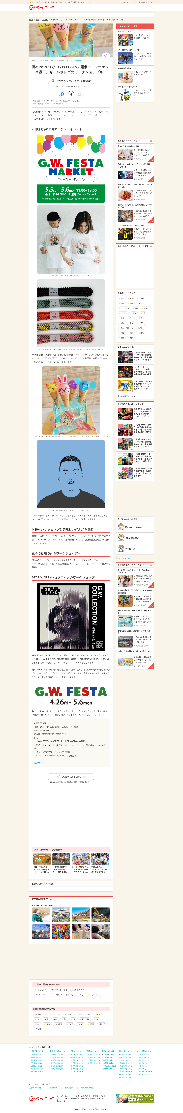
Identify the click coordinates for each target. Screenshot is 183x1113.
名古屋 (132, 298)
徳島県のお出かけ (126, 1077)
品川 (48, 1014)
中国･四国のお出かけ (127, 1051)
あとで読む (126, 2)
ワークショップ (94, 995)
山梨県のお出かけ (57, 1057)
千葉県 (70, 1024)
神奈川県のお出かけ (78, 1057)
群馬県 (92, 1024)
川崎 (64, 1019)
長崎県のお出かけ (145, 1060)
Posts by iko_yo (123, 558)
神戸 (142, 298)
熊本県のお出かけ (145, 1063)
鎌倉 (46, 1019)
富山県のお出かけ (57, 1066)
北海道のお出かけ (37, 1054)
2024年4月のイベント (59, 990)
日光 (97, 1019)
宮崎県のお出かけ (145, 1069)
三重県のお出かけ (94, 1060)
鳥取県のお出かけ (126, 1063)
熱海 (122, 323)
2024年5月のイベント (81, 990)
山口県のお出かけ (126, 1060)
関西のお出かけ (108, 1051)
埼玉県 (81, 1024)
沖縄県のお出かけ (145, 1074)
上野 (80, 1014)
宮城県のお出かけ (37, 1057)
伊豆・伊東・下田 (127, 328)
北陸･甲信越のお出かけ (58, 1051)
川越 (74, 1019)
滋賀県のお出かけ (109, 1069)
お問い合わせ (35, 1088)
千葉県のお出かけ (77, 1060)
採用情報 (69, 1088)
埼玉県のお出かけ (77, 1063)
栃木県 (102, 1024)
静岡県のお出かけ (94, 1063)
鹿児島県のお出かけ (145, 1072)
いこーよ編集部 (76, 61)
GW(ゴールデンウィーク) (64, 995)
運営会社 (53, 1088)
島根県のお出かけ (126, 1066)
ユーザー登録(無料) (138, 2)
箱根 (55, 1019)
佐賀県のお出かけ (145, 1057)
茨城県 (38, 1029)
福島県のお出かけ (37, 1072)
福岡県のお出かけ (145, 1054)
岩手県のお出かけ (37, 1063)
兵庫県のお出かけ (109, 1060)
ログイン (151, 2)
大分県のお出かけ (145, 1066)
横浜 (37, 1019)
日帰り (80, 995)
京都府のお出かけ (109, 1057)
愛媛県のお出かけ (126, 1069)
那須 (37, 1024)
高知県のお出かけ (126, 1072)
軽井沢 (141, 333)
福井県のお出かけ (57, 1069)
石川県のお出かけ (57, 1063)
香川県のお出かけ (126, 1074)
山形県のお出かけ (37, 1069)
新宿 (89, 1014)
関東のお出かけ (76, 1051)
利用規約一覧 (87, 1088)
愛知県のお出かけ (94, 1054)
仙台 (140, 303)
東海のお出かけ (93, 1051)
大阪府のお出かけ (109, 1054)
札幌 (134, 313)
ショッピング (41, 990)
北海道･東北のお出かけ (38, 1051)
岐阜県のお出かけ (94, 1057)
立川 (98, 1014)
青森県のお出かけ (37, 1060)
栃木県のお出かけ (77, 1069)
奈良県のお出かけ (109, 1063)
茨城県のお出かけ (77, 1072)
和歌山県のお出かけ (110, 1066)
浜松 (122, 333)
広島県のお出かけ (126, 1054)
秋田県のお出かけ (37, 1066)
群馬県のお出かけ (77, 1066)
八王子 (58, 1014)
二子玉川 (69, 1014)
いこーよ (35, 2)
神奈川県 (59, 1024)
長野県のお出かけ (57, 1054)
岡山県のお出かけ (126, 1057)
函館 (131, 338)
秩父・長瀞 (85, 1019)
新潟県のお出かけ (57, 1060)
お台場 (38, 1014)
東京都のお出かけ (77, 1054)
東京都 (47, 1024)
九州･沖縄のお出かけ (145, 1051)
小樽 (122, 338)
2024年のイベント (42, 995)
